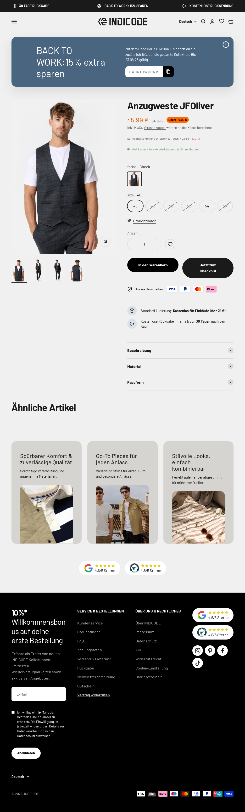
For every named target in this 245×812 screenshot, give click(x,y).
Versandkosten (155, 128)
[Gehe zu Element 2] (38, 271)
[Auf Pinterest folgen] (210, 650)
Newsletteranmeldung (96, 677)
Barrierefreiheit (148, 677)
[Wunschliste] (221, 21)
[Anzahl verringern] (134, 244)
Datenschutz (146, 641)
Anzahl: (133, 233)
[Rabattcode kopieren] (168, 71)
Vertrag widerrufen (93, 694)
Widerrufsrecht (148, 659)
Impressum (144, 631)
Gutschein (86, 686)
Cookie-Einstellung (151, 668)
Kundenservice (90, 623)
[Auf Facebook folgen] (222, 650)
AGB (139, 649)
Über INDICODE (148, 623)
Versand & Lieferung (94, 659)
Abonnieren (26, 753)
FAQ (80, 641)
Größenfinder (88, 631)
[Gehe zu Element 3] (57, 271)
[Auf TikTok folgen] (197, 663)
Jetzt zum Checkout (208, 268)
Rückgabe (85, 668)
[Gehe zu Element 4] (76, 271)
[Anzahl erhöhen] (154, 244)
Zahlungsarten (89, 649)
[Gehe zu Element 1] (19, 271)
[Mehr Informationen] (226, 44)
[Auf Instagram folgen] (197, 650)
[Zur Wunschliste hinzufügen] (170, 244)
